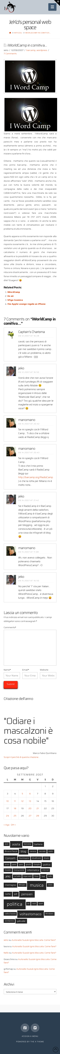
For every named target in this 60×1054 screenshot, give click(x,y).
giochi (28, 864)
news (50, 884)
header (8, 870)
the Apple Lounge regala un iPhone (26, 304)
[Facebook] (25, 1028)
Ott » (13, 824)
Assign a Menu (30, 1036)
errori (7, 864)
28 (37, 815)
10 (7, 801)
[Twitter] (35, 1028)
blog (23, 851)
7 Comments (10, 53)
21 (37, 808)
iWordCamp (13, 292)
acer (6, 844)
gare (21, 864)
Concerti (10, 858)
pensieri (27, 894)
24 (7, 815)
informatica (33, 870)
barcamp (31, 50)
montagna (10, 885)
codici (50, 851)
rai (28, 903)
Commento (10, 627)
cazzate (42, 851)
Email (25, 669)
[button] (52, 7)
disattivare (36, 858)
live (43, 876)
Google (37, 864)
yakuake (21, 921)
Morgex (22, 884)
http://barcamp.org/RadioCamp (35, 477)
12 (22, 801)
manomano (26, 419)
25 (15, 815)
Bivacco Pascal (11, 851)
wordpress (41, 50)
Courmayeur (24, 858)
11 (15, 801)
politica (14, 904)
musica (37, 885)
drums (46, 858)
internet (45, 870)
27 (30, 815)
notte (8, 894)
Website (44, 669)
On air (10, 296)
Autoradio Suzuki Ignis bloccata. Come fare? (34, 940)
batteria (38, 844)
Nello (6, 952)
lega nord (27, 876)
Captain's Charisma (31, 331)
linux (36, 876)
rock (34, 903)
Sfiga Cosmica (15, 300)
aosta (16, 844)
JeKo (6, 940)
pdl (15, 894)
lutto (50, 876)
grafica (46, 864)
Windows (49, 913)
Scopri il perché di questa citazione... (22, 757)
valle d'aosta (10, 913)
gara (14, 864)
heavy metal (19, 870)
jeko (21, 368)
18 (15, 808)
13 (30, 801)
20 (29, 808)
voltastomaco (30, 914)
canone (33, 851)
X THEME (39, 1041)
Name (7, 669)
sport (41, 903)
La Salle (17, 876)
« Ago (6, 824)
